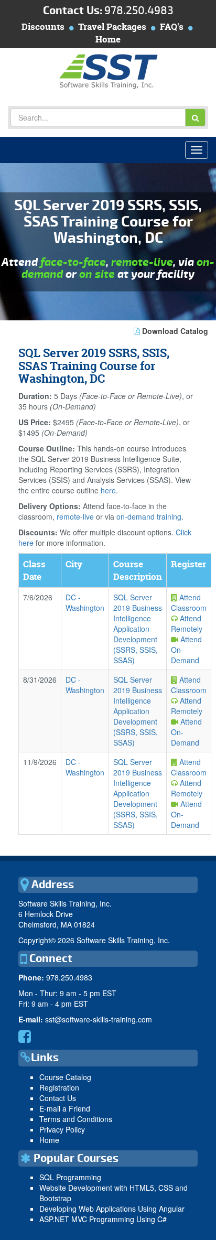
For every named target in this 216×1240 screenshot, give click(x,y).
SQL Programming (70, 1177)
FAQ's (171, 26)
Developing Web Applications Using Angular (112, 1208)
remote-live (142, 262)
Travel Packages (112, 26)
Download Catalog (174, 331)
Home (108, 39)
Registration (59, 1087)
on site (97, 274)
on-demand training (148, 516)
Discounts (42, 26)
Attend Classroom (189, 602)
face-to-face (73, 262)
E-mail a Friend (64, 1108)
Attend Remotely (186, 623)
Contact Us (57, 1098)
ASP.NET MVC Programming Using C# (103, 1219)
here (108, 490)
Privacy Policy (62, 1129)
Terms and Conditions (75, 1119)
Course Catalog (65, 1077)
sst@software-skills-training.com (98, 1019)
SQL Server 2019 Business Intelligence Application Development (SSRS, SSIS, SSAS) (137, 628)
